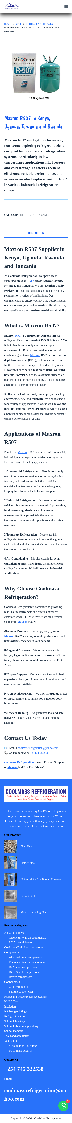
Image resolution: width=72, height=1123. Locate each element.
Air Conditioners (14, 932)
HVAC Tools (12, 1001)
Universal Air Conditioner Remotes (41, 879)
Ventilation (10, 1040)
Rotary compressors (20, 976)
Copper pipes (12, 981)
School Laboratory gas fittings (21, 1026)
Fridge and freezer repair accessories (25, 996)
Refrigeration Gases (34, 214)
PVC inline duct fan (20, 1050)
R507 (30, 280)
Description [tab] (36, 233)
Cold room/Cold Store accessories (24, 947)
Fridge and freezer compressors (27, 962)
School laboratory (14, 1021)
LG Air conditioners (20, 942)
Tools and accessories (16, 1036)
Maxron (35, 355)
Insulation (10, 1006)
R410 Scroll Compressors (24, 972)
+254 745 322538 (24, 1069)
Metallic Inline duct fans (23, 1045)
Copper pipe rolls (19, 986)
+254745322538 (39, 752)
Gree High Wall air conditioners (27, 937)
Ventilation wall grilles (33, 912)
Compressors (11, 952)
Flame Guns (28, 862)
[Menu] (66, 6)
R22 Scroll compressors (23, 967)
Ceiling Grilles (29, 895)
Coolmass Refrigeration (19, 762)
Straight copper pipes (21, 991)
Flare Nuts (26, 846)
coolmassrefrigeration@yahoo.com (38, 748)
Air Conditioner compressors (25, 957)
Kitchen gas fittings (15, 1011)
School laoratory (13, 1030)
